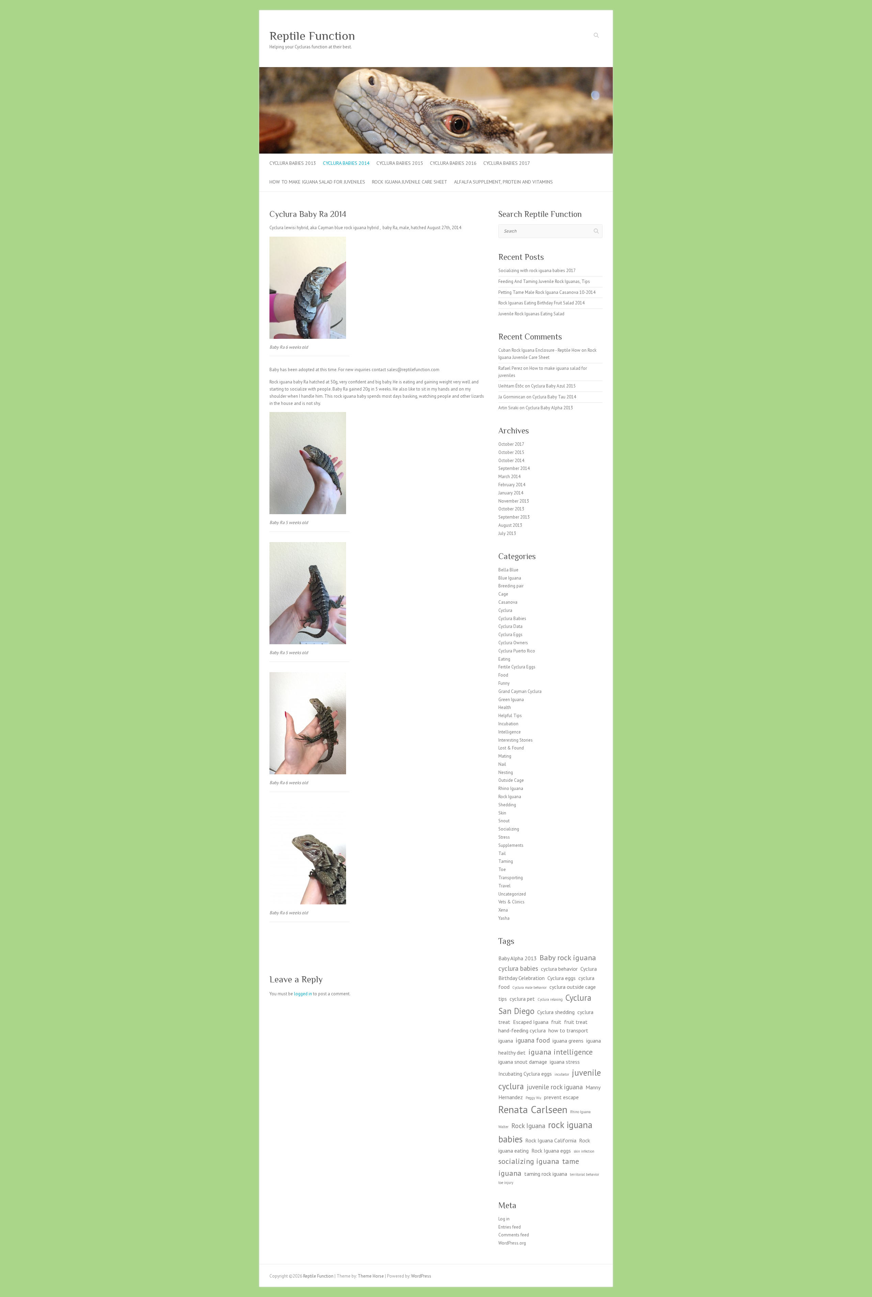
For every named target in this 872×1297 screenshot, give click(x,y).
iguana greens (567, 1040)
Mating (504, 756)
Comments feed (513, 1235)
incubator (562, 1074)
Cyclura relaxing (550, 999)
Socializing (508, 829)
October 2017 (511, 444)
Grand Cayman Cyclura (520, 691)
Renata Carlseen (532, 1109)
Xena (503, 910)
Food (503, 675)
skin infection (584, 1151)
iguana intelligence (560, 1052)
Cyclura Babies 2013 (292, 163)
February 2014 (511, 485)
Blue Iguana (509, 578)
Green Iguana (511, 699)
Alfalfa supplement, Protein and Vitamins (503, 182)
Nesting (505, 772)
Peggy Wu (533, 1097)
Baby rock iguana (568, 957)
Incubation (508, 724)
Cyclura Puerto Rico (516, 651)
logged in (303, 994)
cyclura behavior (559, 968)
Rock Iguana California (550, 1140)
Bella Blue (508, 570)
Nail (502, 764)
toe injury (505, 1182)
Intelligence (509, 732)
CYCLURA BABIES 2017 (506, 163)
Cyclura (505, 610)
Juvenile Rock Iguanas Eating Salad (531, 314)
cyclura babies (518, 968)
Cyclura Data (510, 626)
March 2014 (509, 476)
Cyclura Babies (512, 618)
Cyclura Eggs (510, 634)
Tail (502, 853)
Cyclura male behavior (529, 987)
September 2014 (514, 468)
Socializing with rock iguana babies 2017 (537, 270)
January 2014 (510, 493)
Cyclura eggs (561, 978)
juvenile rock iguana (555, 1086)
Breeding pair (511, 586)
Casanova (507, 602)
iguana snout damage (522, 1061)
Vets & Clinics (511, 902)
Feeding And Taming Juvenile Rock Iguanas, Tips (544, 281)
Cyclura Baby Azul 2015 (553, 386)
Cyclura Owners (513, 643)
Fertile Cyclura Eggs (516, 667)
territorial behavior (584, 1174)
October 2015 (511, 452)
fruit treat (576, 1021)
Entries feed (509, 1227)
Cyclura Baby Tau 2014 (554, 397)
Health (504, 707)
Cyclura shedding (556, 1012)
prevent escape (561, 1097)
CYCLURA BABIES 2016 (453, 163)
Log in (504, 1219)
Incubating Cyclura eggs (525, 1073)
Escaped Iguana (530, 1021)
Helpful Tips (510, 715)
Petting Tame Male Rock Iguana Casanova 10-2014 (546, 292)
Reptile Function (312, 36)
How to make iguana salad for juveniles (317, 182)
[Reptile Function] (436, 70)
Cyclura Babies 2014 (346, 163)
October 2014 (511, 460)
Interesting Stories (515, 740)
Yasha (504, 918)
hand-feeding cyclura (522, 1030)
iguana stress (565, 1061)
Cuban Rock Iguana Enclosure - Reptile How (539, 350)
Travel (504, 886)
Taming (505, 861)
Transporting (510, 878)
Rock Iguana (509, 797)
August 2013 (510, 525)
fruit (556, 1021)
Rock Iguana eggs (551, 1150)
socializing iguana (528, 1161)
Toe (502, 869)
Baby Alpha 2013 (517, 958)
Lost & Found (511, 748)
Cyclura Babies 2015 (399, 163)
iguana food (533, 1040)
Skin (502, 813)
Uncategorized (512, 894)
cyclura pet (522, 998)
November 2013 (513, 501)
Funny (504, 683)
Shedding (507, 805)
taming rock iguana (545, 1173)
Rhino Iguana (510, 788)
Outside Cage (511, 780)
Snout (504, 821)
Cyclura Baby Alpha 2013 (549, 408)
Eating (504, 659)
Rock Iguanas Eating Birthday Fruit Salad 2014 (541, 303)
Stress (504, 837)
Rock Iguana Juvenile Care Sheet (409, 182)
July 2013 (507, 533)
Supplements (511, 845)
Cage (503, 594)
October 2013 (511, 509)
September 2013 (514, 517)
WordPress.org (512, 1243)
